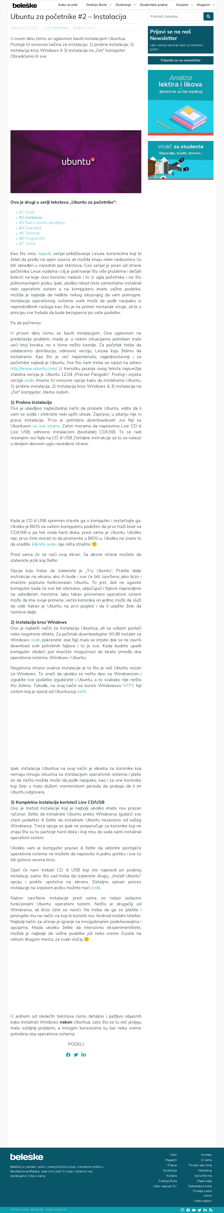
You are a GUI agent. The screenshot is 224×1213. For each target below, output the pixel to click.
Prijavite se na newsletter (181, 60)
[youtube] (194, 1210)
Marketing (205, 1170)
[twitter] (76, 1054)
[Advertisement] (75, 94)
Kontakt (206, 1155)
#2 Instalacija (30, 217)
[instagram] (182, 1210)
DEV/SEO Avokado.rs (56, 1209)
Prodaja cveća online (202, 1193)
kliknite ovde (44, 544)
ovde (29, 380)
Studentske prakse (154, 5)
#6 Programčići (32, 238)
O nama (206, 1160)
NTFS (128, 686)
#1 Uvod (26, 212)
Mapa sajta (204, 1181)
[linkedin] (83, 1054)
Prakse (172, 1165)
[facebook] (68, 1054)
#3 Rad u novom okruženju (42, 222)
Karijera (182, 5)
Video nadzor (203, 1201)
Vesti (173, 1155)
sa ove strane (46, 426)
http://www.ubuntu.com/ (33, 368)
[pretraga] (208, 16)
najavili (44, 254)
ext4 (81, 691)
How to (91, 28)
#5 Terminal (29, 233)
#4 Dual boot (30, 228)
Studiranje (123, 5)
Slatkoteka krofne (200, 1186)
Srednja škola (96, 5)
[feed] (211, 1210)
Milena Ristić (60, 28)
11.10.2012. (32, 28)
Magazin (203, 5)
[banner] (181, 160)
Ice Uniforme (203, 1176)
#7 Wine (27, 243)
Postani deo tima (200, 1165)
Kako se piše (67, 5)
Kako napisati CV (165, 1186)
